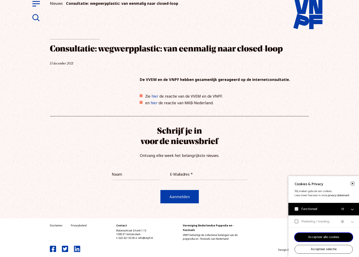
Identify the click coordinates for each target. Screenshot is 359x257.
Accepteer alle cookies (323, 237)
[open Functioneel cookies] (352, 209)
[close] (352, 183)
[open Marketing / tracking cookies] (352, 222)
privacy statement (338, 195)
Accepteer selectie (324, 249)
